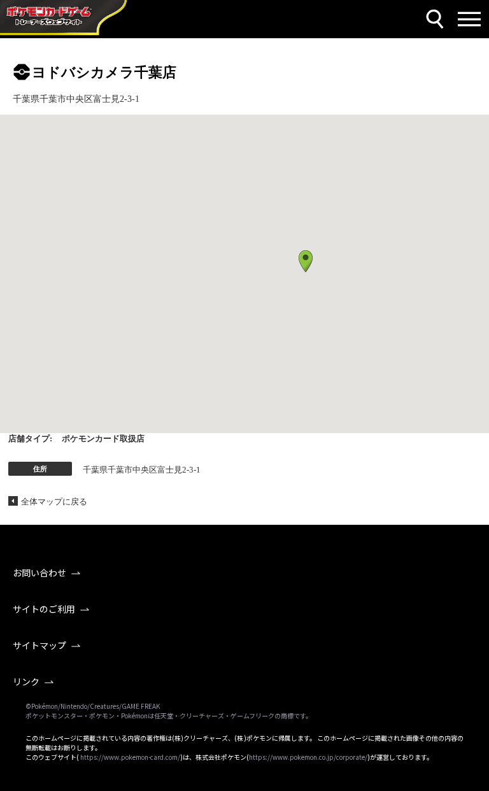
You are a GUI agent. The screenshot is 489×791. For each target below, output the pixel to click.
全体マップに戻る (54, 501)
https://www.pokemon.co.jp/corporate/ (308, 757)
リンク (26, 681)
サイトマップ (39, 645)
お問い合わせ (39, 572)
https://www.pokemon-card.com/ (130, 757)
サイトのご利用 (44, 608)
